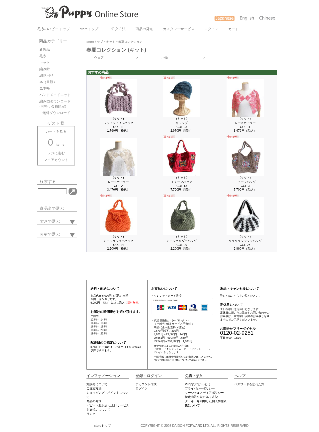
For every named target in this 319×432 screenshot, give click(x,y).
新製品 (44, 50)
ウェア (116, 57)
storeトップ (89, 29)
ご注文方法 (117, 29)
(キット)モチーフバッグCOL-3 (245, 182)
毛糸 (42, 56)
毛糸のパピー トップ (53, 29)
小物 (183, 57)
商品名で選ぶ (52, 208)
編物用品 (46, 75)
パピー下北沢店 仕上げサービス (107, 405)
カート (233, 29)
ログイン (211, 29)
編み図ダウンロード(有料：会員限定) (55, 104)
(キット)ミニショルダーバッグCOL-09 (182, 241)
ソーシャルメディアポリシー (204, 392)
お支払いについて (98, 409)
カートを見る (56, 131)
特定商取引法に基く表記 (201, 397)
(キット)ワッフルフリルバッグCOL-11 (118, 123)
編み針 (44, 69)
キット (44, 62)
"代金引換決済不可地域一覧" (170, 360)
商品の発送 (144, 29)
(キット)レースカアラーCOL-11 (245, 123)
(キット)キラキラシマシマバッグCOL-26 (245, 241)
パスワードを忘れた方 (249, 384)
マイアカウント (56, 160)
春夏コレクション (130, 42)
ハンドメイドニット (55, 95)
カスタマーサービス (178, 29)
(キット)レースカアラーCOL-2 (118, 182)
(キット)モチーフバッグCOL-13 (181, 182)
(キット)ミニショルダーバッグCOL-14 (118, 241)
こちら (235, 295)
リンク (90, 414)
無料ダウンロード (54, 113)
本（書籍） (48, 82)
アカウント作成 (146, 384)
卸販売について (96, 384)
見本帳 (44, 88)
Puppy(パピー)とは (198, 384)
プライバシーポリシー (200, 388)
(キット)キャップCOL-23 (182, 123)
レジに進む (56, 153)
